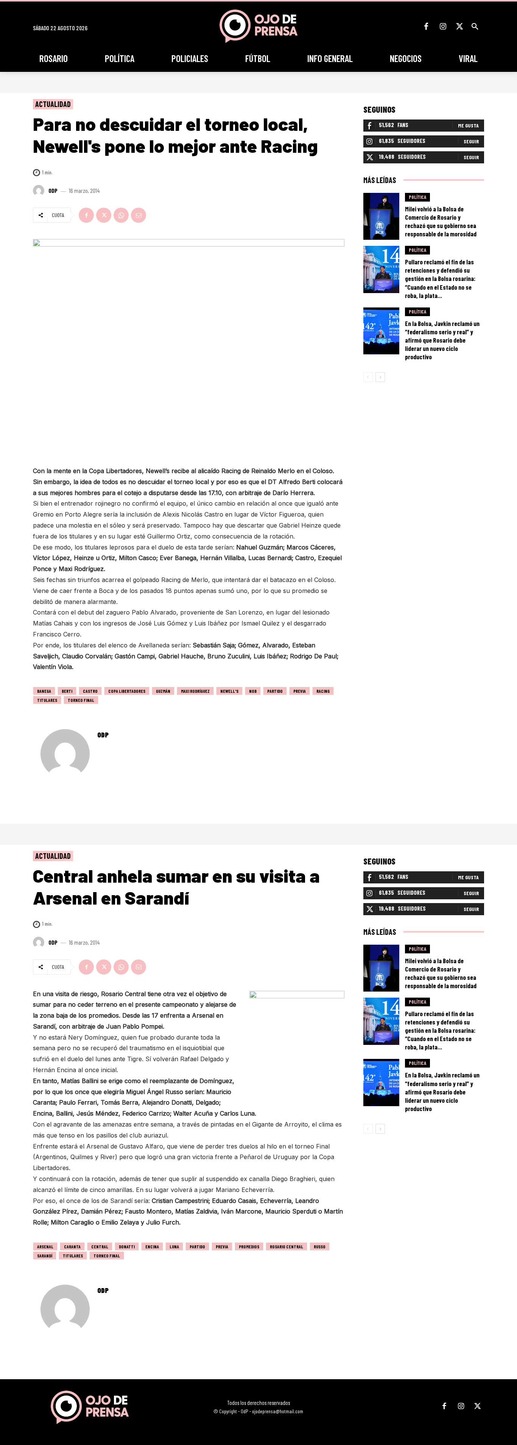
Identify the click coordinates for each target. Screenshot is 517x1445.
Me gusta (468, 125)
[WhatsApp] (121, 215)
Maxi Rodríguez (195, 691)
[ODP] (40, 190)
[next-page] (380, 377)
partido (275, 691)
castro (90, 691)
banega (44, 691)
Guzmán (163, 691)
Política (417, 197)
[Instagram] (442, 26)
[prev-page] (368, 377)
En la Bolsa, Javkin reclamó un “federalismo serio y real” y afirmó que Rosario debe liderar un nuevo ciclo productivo (442, 340)
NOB (253, 691)
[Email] (138, 215)
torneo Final (81, 700)
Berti (67, 691)
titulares (47, 700)
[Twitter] (459, 26)
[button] (475, 26)
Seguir (471, 141)
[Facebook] (426, 26)
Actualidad (53, 104)
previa (299, 691)
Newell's (229, 691)
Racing (323, 691)
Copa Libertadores (126, 691)
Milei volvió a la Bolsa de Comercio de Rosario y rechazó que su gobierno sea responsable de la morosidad (441, 221)
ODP (53, 191)
